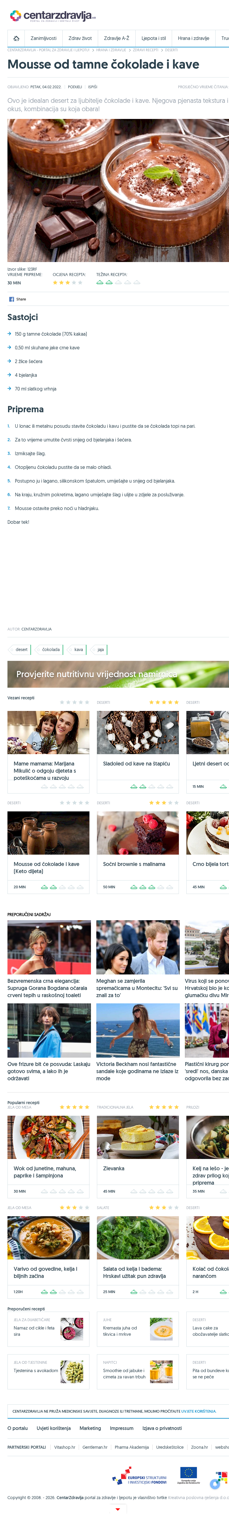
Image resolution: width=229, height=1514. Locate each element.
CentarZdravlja (52, 15)
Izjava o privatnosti (162, 1428)
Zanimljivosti (43, 38)
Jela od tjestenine (30, 1362)
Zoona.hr (199, 1447)
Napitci (110, 1362)
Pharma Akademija (132, 1447)
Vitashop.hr (64, 1447)
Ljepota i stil (154, 38)
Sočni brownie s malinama (134, 864)
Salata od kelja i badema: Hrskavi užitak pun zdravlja (134, 1272)
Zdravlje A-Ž (116, 38)
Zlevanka (113, 1168)
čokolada (51, 649)
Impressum (122, 1428)
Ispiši (92, 86)
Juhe (107, 1319)
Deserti (171, 50)
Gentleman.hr (95, 1447)
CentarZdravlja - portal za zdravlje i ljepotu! (48, 50)
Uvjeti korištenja (54, 1428)
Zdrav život (80, 38)
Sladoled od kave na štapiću (136, 763)
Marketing (90, 1428)
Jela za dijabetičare (32, 1319)
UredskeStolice (170, 1447)
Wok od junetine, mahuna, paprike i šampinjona (45, 1172)
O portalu (17, 1428)
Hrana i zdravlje (193, 38)
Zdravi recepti (145, 50)
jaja (101, 649)
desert (21, 649)
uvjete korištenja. (198, 1411)
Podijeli (75, 86)
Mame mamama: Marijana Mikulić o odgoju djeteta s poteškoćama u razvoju (45, 770)
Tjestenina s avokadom (36, 1370)
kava (79, 649)
